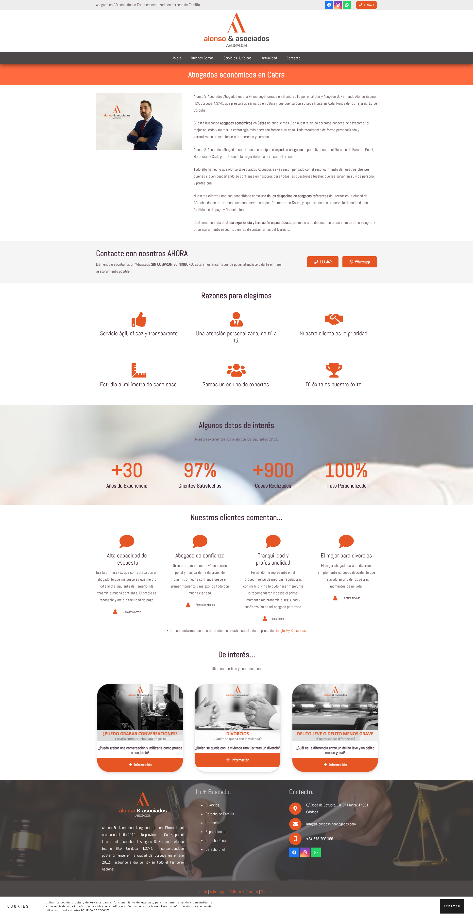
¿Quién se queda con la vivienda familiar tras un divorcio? (169, 748)
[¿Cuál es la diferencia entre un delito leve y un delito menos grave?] (267, 712)
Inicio (203, 891)
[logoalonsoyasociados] (236, 30)
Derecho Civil (215, 849)
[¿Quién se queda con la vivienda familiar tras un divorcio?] (170, 712)
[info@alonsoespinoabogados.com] (297, 824)
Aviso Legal (218, 891)
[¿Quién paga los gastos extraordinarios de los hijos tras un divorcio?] (365, 712)
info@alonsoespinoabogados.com (331, 824)
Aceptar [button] (452, 906)
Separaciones (215, 831)
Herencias (212, 822)
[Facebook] (329, 5)
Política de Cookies (243, 891)
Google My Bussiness (290, 630)
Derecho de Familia (219, 814)
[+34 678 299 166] (297, 839)
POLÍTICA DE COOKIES (95, 910)
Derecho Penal (216, 840)
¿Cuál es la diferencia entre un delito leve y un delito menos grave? (267, 750)
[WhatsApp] (347, 5)
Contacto (267, 891)
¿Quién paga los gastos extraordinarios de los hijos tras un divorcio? (364, 750)
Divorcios (212, 805)
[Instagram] (338, 5)
